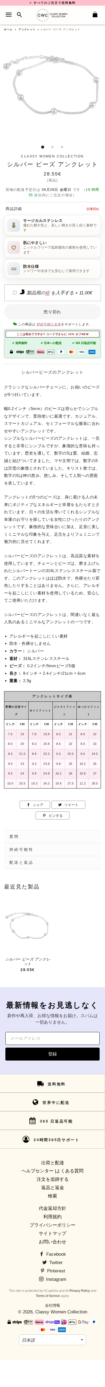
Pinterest (55, 1271)
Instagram (55, 1279)
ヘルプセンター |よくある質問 (52, 1170)
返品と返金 (52, 1187)
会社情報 (52, 1305)
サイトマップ (52, 1233)
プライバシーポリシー (52, 1225)
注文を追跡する (53, 1179)
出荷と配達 (52, 1162)
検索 (52, 1196)
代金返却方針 (52, 1208)
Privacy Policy (79, 1291)
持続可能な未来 (48, 324)
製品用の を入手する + (58, 292)
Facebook (55, 1254)
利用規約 (52, 1216)
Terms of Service (48, 1296)
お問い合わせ (52, 1241)
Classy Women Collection (61, 1311)
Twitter (55, 1262)
